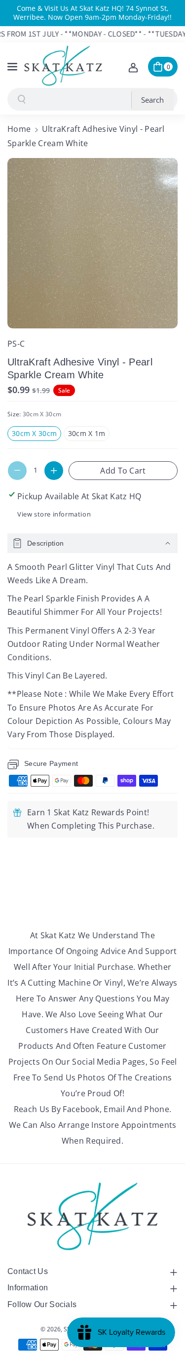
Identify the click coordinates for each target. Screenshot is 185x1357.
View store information (54, 514)
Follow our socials (41, 1304)
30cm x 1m (89, 434)
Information (27, 1287)
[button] (13, 65)
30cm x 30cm (36, 434)
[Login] (133, 67)
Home (19, 128)
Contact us (27, 1271)
